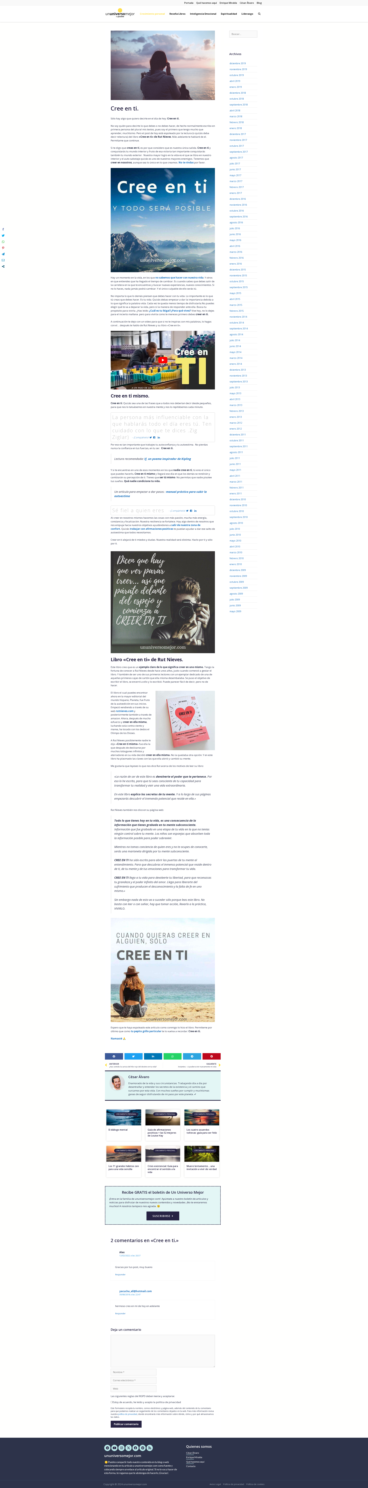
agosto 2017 (236, 157)
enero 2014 (236, 363)
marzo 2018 (236, 116)
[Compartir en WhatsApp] (3, 242)
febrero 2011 (237, 487)
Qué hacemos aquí (206, 2)
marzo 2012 (236, 422)
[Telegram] (107, 1448)
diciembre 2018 (238, 92)
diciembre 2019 (238, 63)
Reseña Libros (177, 13)
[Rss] (149, 1448)
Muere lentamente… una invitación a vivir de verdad (202, 1168)
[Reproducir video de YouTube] (163, 360)
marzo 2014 (236, 358)
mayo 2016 (235, 240)
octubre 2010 (237, 511)
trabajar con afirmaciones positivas (151, 528)
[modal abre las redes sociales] (3, 266)
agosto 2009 (236, 593)
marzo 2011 (236, 481)
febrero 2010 (237, 558)
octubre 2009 (237, 581)
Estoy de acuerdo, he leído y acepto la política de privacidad (147, 1402)
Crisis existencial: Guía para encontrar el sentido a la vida (163, 1169)
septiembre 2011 (239, 446)
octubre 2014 (237, 322)
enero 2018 (236, 128)
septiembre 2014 (239, 328)
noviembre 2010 (238, 505)
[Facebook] (135, 1448)
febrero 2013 (237, 411)
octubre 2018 (237, 98)
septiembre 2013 (239, 381)
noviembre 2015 (238, 275)
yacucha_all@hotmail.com (135, 1291)
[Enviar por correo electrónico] (3, 260)
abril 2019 (235, 81)
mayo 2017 (235, 175)
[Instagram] (121, 1448)
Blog (259, 2)
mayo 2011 (235, 470)
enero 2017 (236, 193)
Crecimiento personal (152, 13)
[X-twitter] (128, 1448)
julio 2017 (235, 163)
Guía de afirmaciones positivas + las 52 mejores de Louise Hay (162, 1132)
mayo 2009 (235, 611)
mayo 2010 (235, 540)
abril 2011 (235, 475)
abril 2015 (235, 299)
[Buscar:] (243, 34)
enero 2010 (236, 564)
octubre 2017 (237, 145)
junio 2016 (235, 234)
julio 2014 (235, 340)
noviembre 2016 (238, 204)
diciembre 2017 (238, 134)
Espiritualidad (229, 13)
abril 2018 (235, 110)
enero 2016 (236, 263)
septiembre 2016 (239, 216)
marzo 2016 (236, 252)
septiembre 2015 (239, 287)
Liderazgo (247, 13)
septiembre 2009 (239, 587)
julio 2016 (235, 228)
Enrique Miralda (228, 2)
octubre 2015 (237, 281)
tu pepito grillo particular (146, 1031)
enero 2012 (236, 428)
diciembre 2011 (238, 434)
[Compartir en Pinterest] (3, 248)
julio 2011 (235, 458)
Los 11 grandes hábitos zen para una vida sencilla (124, 1168)
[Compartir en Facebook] (3, 229)
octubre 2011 (237, 440)
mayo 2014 (235, 352)
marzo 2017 (236, 181)
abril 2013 (235, 399)
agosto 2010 (236, 523)
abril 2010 (235, 546)
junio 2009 (235, 605)
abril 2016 (235, 246)
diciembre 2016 (238, 198)
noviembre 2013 (238, 375)
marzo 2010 (236, 552)
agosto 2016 (236, 222)
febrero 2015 (237, 310)
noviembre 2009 (238, 576)
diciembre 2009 (238, 570)
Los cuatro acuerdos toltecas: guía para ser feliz (202, 1131)
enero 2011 (236, 493)
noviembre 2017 (238, 140)
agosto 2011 (236, 452)
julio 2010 (235, 528)
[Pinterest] (142, 1448)
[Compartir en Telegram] (3, 254)
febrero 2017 (237, 187)
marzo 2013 (236, 405)
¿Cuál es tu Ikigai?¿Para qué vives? (170, 310)
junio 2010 (235, 534)
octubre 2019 (237, 75)
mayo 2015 (235, 293)
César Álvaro (247, 2)
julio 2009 (235, 599)
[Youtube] (114, 1448)
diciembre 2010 (238, 499)
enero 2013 (236, 416)
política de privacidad (127, 1414)
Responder (120, 1274)
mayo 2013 (235, 393)
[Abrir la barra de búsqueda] (259, 14)
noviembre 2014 (238, 316)
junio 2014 (235, 346)
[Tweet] (3, 235)
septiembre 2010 (239, 517)
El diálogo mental (118, 1129)
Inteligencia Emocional (203, 13)
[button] (114, 1056)
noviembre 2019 (238, 69)
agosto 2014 (236, 334)
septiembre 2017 (239, 151)
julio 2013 (235, 387)
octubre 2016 (237, 210)
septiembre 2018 (239, 104)
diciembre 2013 (238, 369)
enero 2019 (236, 87)
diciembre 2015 (238, 269)
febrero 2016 (237, 257)
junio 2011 (235, 464)
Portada (188, 2)
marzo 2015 (236, 305)
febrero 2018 (237, 122)
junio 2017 (235, 169)
